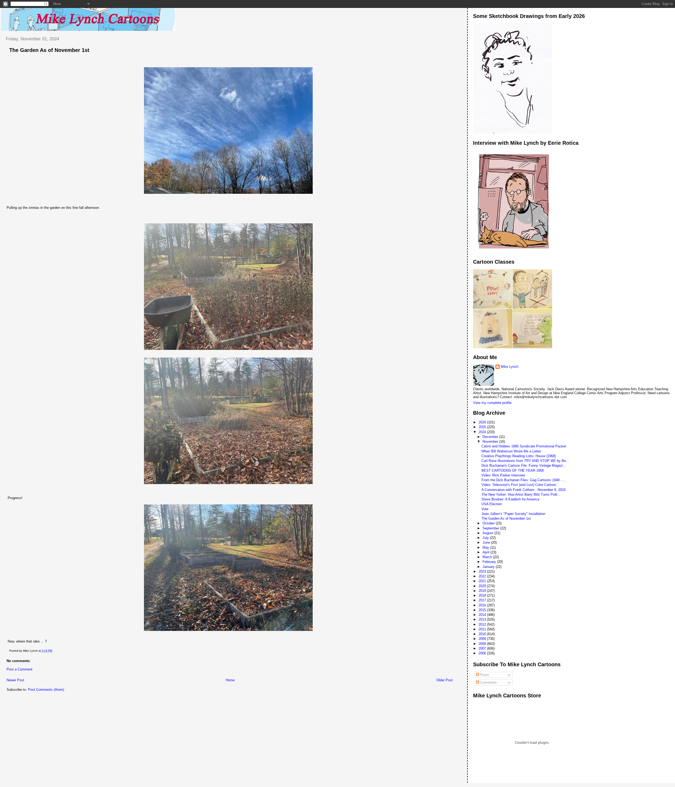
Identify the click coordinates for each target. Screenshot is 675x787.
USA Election (491, 504)
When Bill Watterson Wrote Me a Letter (511, 451)
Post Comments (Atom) (46, 690)
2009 (483, 639)
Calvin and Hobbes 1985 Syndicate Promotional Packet (523, 446)
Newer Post (15, 680)
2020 (483, 586)
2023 (483, 571)
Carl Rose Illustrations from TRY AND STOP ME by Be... (525, 461)
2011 (483, 629)
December (491, 437)
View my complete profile (492, 403)
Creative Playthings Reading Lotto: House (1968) (518, 456)
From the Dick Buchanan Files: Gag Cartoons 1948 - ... (523, 480)
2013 (483, 619)
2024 (483, 432)
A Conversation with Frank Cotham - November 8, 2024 (523, 490)
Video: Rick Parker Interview (503, 475)
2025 (483, 427)
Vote (484, 509)
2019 (483, 591)
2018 (483, 595)
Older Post (444, 680)
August (488, 533)
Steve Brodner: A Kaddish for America (510, 499)
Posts (484, 675)
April (486, 552)
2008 (483, 644)
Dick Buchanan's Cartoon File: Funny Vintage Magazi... (523, 465)
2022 (483, 576)
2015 (483, 610)
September (491, 528)
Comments (488, 682)
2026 (483, 422)
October (489, 523)
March (488, 557)
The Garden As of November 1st (49, 50)
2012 (483, 624)
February (490, 562)
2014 (483, 615)
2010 (483, 634)
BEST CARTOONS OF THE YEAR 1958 (512, 470)
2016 (483, 605)
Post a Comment (19, 669)
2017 (483, 600)
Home (230, 680)
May (486, 547)
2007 (483, 648)
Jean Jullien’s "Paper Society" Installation (513, 514)
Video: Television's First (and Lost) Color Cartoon (518, 485)
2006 (483, 653)
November (491, 441)
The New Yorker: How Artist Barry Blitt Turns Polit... (521, 494)
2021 (483, 581)
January (489, 567)
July (486, 538)
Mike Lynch (509, 367)
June (487, 542)
